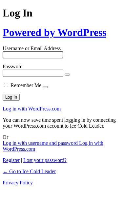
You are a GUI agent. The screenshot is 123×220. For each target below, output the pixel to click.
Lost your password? (45, 160)
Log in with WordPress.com (32, 108)
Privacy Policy (18, 182)
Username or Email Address (32, 48)
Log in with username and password (41, 143)
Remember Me (25, 85)
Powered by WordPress (54, 32)
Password (13, 66)
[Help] (45, 87)
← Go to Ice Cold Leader (29, 171)
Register (11, 160)
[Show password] (67, 75)
